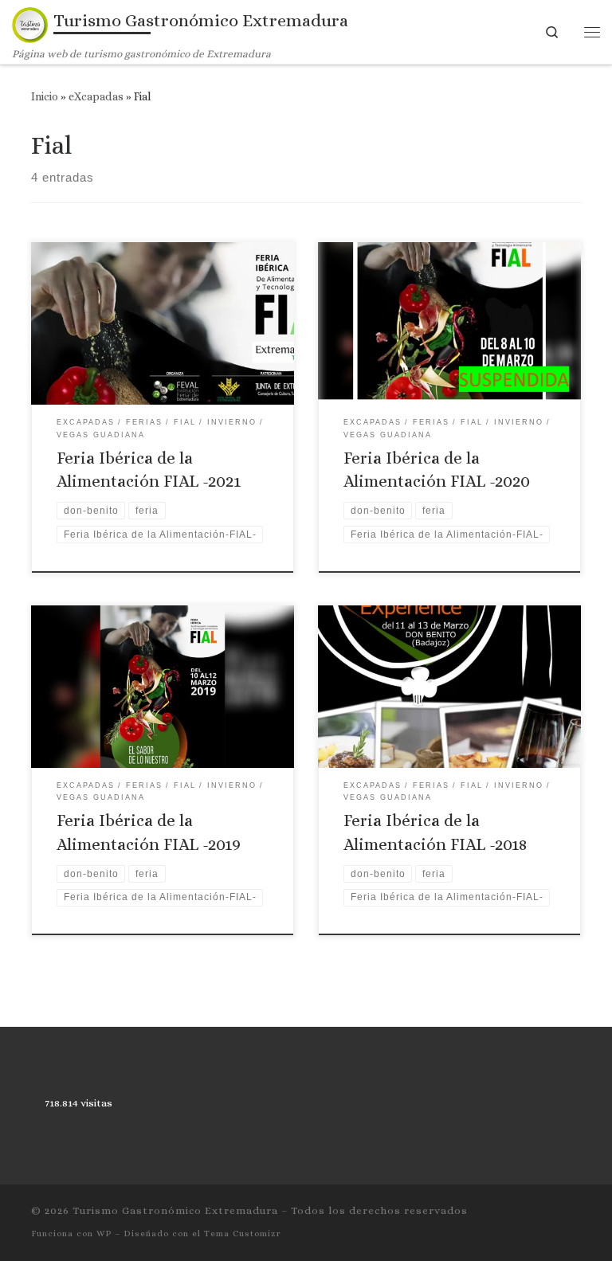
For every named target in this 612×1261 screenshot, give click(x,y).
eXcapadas (96, 96)
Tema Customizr (242, 1233)
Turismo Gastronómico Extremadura (175, 1210)
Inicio (44, 96)
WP (104, 1233)
